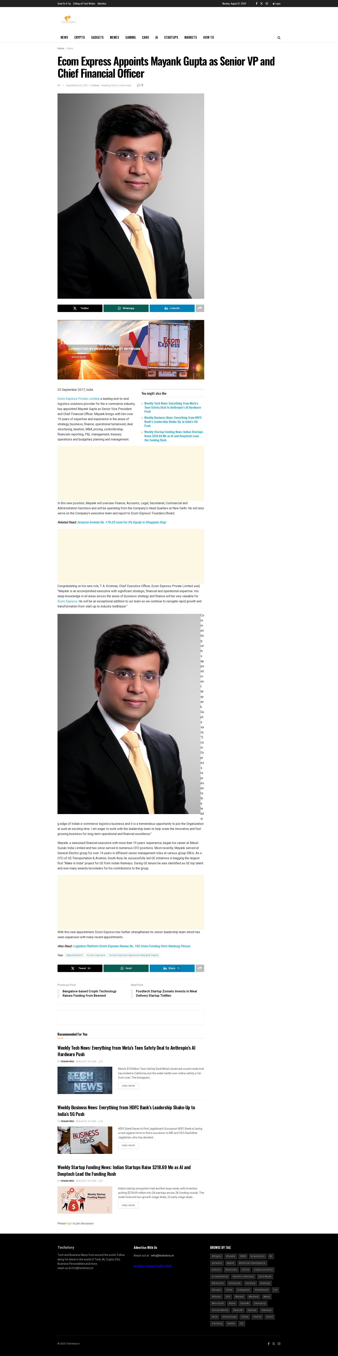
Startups (171, 37)
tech (215, 1316)
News (64, 37)
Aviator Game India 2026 (153, 1266)
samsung (260, 1303)
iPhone (216, 1296)
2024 (243, 1256)
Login (277, 3)
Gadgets (97, 37)
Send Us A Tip (64, 3)
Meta (267, 1296)
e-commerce (220, 1276)
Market (239, 1296)
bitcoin (216, 1269)
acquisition (258, 1256)
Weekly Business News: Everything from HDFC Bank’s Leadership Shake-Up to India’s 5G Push (173, 421)
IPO (228, 1296)
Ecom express (96, 955)
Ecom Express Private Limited (78, 399)
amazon (217, 1263)
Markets (190, 37)
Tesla (244, 1316)
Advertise (102, 3)
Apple (230, 1263)
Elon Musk (265, 1276)
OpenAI (244, 1303)
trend (269, 1316)
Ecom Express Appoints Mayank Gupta (134, 955)
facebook (235, 1283)
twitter (231, 1323)
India (229, 1289)
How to (208, 37)
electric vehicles (243, 1276)
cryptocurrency (263, 1269)
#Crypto (216, 1256)
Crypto (79, 37)
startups (266, 1310)
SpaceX (238, 1310)
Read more (128, 1086)
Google (216, 1289)
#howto (230, 1256)
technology (229, 1316)
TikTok (257, 1316)
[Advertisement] (131, 475)
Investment (261, 1289)
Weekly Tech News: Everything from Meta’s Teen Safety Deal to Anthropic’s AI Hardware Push (172, 407)
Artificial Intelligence (252, 1263)
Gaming (130, 37)
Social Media (220, 1310)
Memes (114, 37)
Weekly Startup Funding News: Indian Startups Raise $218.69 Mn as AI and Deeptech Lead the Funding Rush (173, 436)
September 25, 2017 (77, 85)
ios (275, 1289)
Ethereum (218, 1283)
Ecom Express (67, 601)
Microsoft (218, 1303)
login (69, 1223)
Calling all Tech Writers (84, 3)
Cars (145, 37)
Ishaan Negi (67, 1061)
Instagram (243, 1289)
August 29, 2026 (87, 1061)
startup (252, 1310)
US (241, 1323)
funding (250, 1283)
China (245, 1269)
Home (61, 48)
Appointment (75, 955)
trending (217, 1323)
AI (156, 37)
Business (231, 1269)
